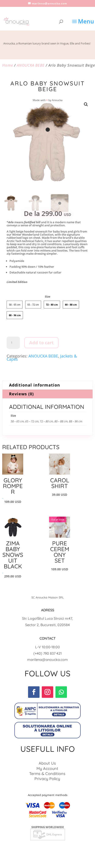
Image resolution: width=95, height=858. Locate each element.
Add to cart (41, 343)
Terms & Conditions (47, 773)
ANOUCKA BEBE (31, 65)
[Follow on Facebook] (34, 692)
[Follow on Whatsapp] (61, 692)
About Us (47, 763)
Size (47, 296)
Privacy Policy (47, 778)
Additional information (34, 385)
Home (7, 65)
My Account (47, 768)
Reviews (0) (21, 393)
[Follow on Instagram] (47, 692)
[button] (86, 104)
